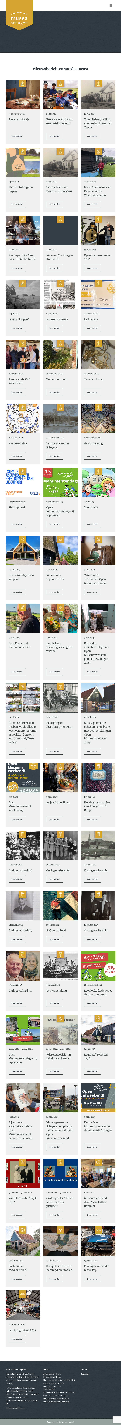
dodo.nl (55, 1422)
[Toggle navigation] (111, 5)
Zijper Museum (49, 1389)
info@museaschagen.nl (15, 1408)
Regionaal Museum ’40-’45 (54, 1383)
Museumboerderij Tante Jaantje (56, 1398)
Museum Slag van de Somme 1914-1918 (59, 1380)
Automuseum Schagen (52, 1374)
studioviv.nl (69, 1422)
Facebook (85, 1374)
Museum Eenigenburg (52, 1386)
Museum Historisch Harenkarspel (56, 1401)
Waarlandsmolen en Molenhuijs (56, 1395)
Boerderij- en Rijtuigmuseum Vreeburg (58, 1392)
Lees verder (17, 136)
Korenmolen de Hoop (52, 1377)
